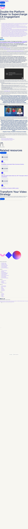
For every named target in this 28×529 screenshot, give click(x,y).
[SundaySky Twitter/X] (3, 298)
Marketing (2, 271)
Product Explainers (3, 276)
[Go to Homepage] (4, 1)
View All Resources (3, 152)
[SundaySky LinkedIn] (0, 298)
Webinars (2, 288)
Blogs (2, 287)
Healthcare (2, 282)
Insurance (2, 281)
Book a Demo (2, 2)
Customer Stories (3, 285)
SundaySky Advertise (4, 264)
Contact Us (1, 0)
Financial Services (3, 280)
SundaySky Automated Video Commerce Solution (12, 164)
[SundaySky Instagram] (2, 298)
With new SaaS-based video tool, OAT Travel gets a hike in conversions (14, 176)
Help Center (4, 0)
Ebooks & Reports (3, 286)
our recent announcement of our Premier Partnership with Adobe (13, 42)
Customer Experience (4, 270)
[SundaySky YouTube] (4, 298)
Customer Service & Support (5, 275)
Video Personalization (4, 266)
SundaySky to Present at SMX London (10, 188)
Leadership (2, 294)
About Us (2, 293)
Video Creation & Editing (4, 265)
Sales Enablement (3, 272)
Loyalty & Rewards (3, 274)
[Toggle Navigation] (1, 4)
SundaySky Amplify (3, 263)
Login (7, 0)
